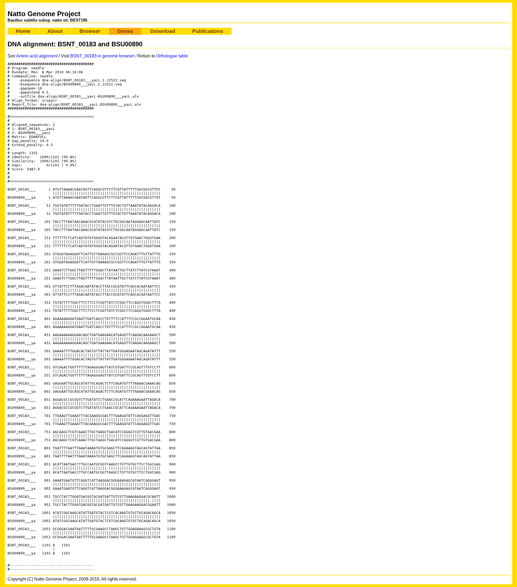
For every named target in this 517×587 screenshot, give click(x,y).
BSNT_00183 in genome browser (102, 56)
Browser (89, 31)
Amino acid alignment (37, 56)
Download (162, 31)
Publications (207, 31)
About (54, 31)
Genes (125, 31)
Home (23, 31)
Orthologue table (172, 56)
